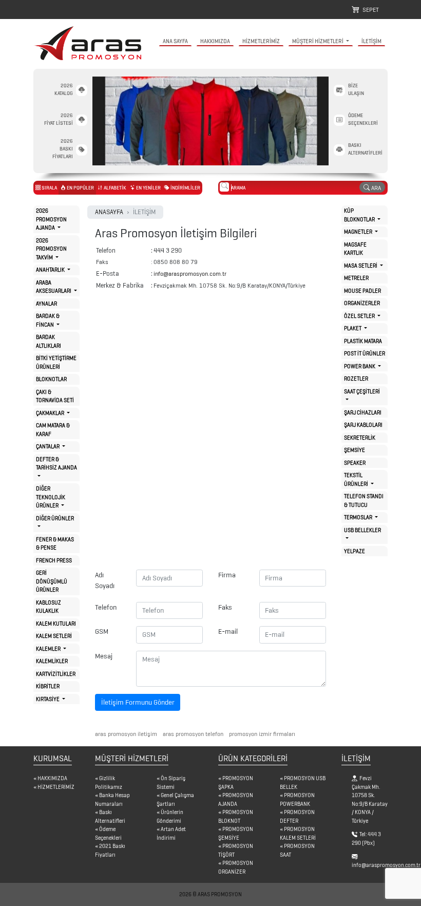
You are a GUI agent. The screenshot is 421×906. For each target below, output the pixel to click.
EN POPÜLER (80, 187)
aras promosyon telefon (192, 734)
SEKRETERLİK (359, 437)
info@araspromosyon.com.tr (190, 273)
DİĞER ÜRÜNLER (55, 518)
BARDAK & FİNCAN (48, 320)
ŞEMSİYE (354, 450)
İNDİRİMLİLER (184, 187)
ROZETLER (356, 378)
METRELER (356, 277)
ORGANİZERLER (362, 303)
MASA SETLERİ (361, 265)
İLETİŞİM (371, 41)
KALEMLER (49, 648)
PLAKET (353, 328)
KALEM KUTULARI (56, 623)
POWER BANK (360, 366)
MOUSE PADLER (362, 290)
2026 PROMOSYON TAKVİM (51, 249)
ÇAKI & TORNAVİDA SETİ (55, 396)
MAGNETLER (358, 231)
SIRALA (49, 187)
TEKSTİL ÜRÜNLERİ (356, 479)
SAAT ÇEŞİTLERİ (362, 391)
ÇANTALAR (48, 446)
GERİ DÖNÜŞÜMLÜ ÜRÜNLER (51, 581)
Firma (227, 575)
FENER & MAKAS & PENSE (55, 544)
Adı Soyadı (104, 580)
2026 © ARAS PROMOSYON (210, 894)
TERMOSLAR (358, 517)
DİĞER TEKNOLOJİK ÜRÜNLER (50, 497)
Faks (225, 607)
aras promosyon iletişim (126, 734)
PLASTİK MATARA (363, 341)
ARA (375, 188)
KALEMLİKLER (52, 661)
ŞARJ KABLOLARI (363, 424)
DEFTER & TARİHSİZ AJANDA (56, 463)
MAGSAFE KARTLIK (355, 249)
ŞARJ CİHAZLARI (362, 412)
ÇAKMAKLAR (50, 413)
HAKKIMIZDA (215, 41)
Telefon (106, 607)
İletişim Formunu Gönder (138, 702)
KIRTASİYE (48, 699)
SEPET (369, 9)
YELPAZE (354, 551)
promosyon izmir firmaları (261, 734)
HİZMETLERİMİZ (261, 41)
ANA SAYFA (175, 41)
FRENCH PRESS (54, 560)
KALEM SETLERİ (54, 635)
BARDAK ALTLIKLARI (48, 341)
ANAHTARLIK (51, 269)
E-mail (228, 631)
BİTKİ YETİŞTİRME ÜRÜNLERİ (56, 362)
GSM (101, 631)
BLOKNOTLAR (51, 379)
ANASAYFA (109, 211)
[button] (110, 121)
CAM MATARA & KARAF (53, 430)
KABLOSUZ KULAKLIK (48, 607)
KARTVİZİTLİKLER (55, 673)
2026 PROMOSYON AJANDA (51, 219)
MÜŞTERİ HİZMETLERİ (318, 41)
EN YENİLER (148, 187)
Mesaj (103, 656)
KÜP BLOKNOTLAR (360, 215)
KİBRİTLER (48, 686)
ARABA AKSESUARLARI (54, 287)
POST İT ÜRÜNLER (364, 353)
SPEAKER (355, 462)
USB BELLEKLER (362, 530)
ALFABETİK (114, 187)
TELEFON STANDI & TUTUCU (364, 500)
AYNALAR (46, 303)
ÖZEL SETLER (360, 315)
